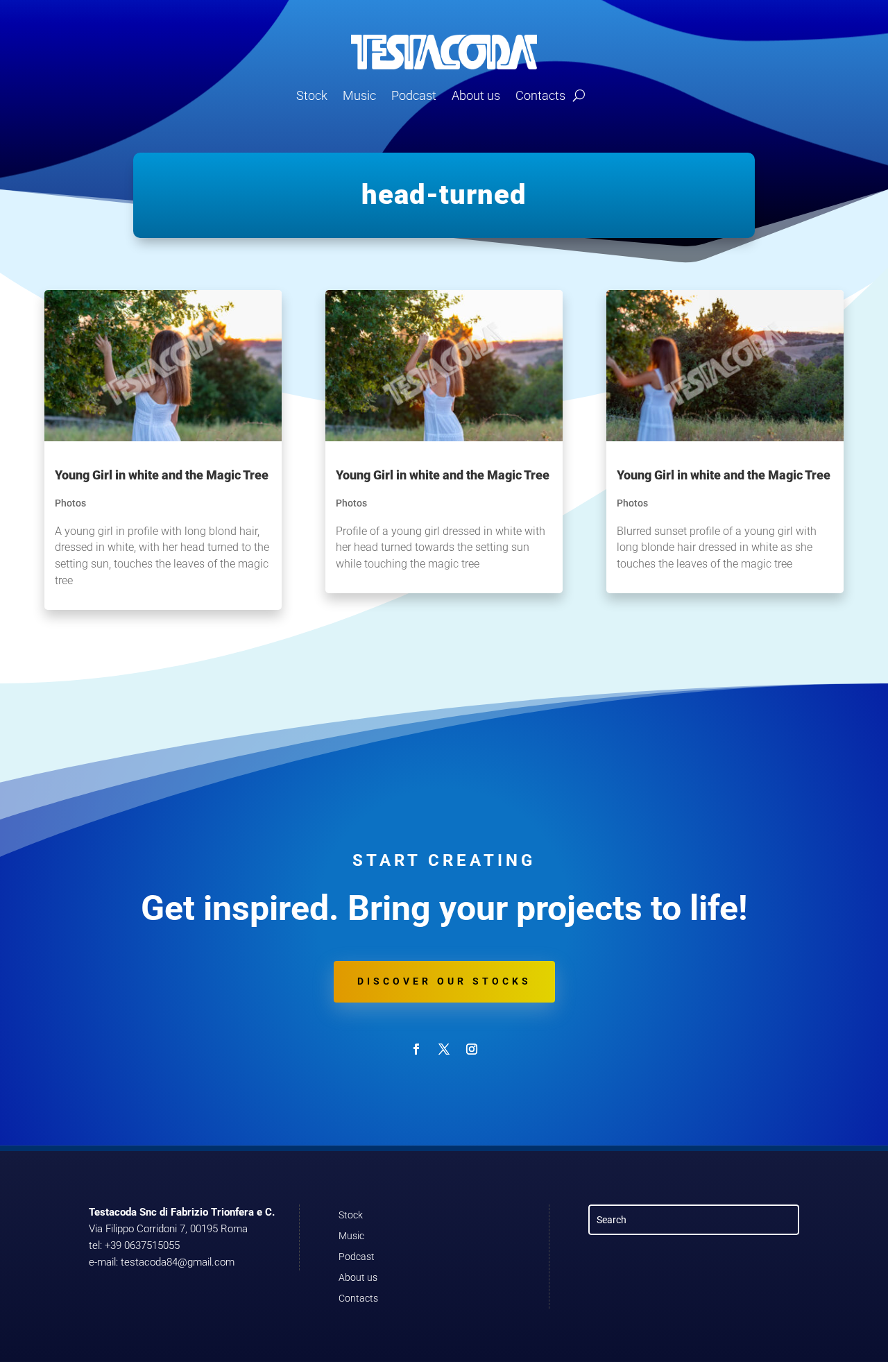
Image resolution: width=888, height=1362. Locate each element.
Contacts (540, 95)
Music (359, 95)
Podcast (413, 95)
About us (476, 95)
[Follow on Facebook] (416, 1049)
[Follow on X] (444, 1049)
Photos (70, 503)
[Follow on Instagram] (472, 1049)
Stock (311, 95)
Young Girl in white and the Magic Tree (161, 475)
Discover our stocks (444, 981)
